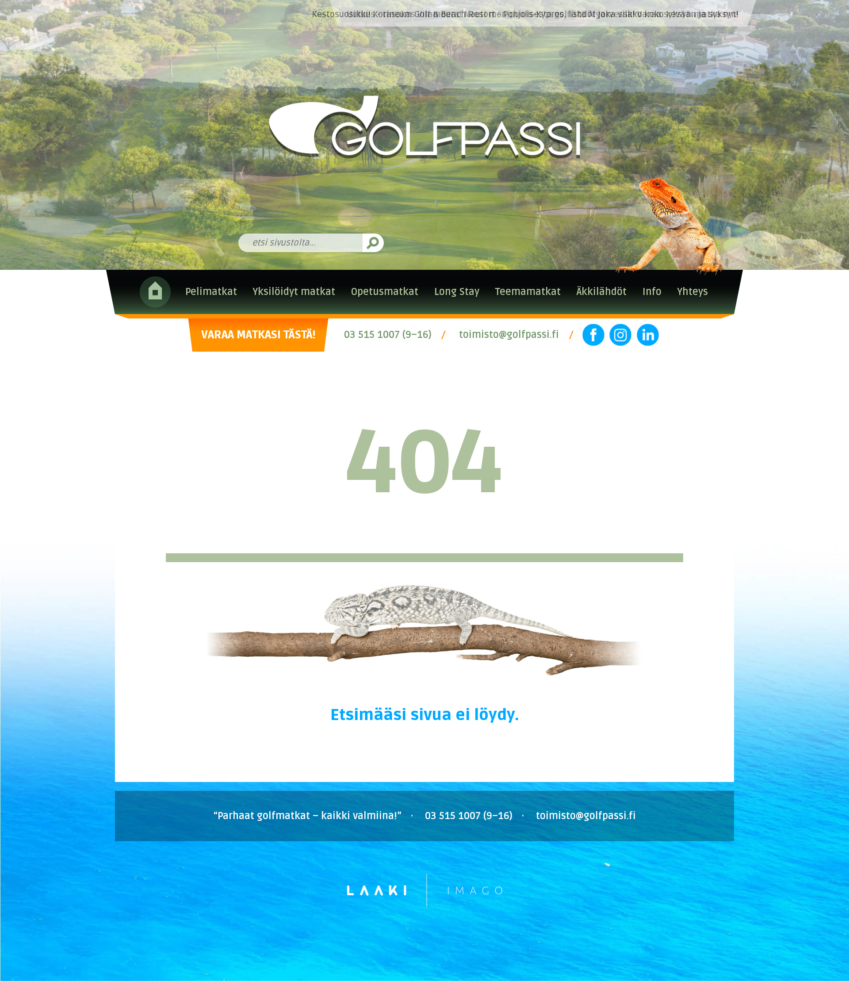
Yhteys (692, 292)
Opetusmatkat (384, 292)
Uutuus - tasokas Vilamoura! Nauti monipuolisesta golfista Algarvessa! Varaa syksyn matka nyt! (542, 14)
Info (652, 292)
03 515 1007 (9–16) (388, 335)
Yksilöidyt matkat (293, 292)
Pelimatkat (211, 292)
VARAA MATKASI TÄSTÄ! (258, 334)
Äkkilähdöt (602, 292)
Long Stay (456, 292)
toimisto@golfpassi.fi (509, 335)
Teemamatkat (528, 292)
